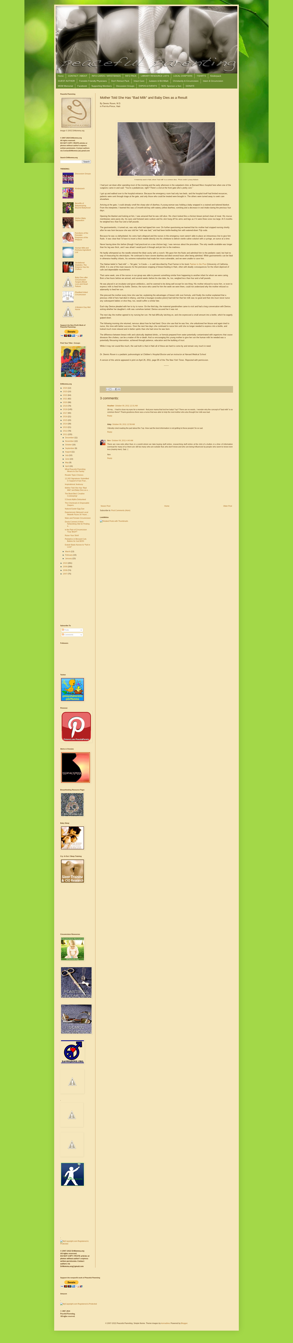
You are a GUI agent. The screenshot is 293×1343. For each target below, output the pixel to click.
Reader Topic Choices (74, 475)
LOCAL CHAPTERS (182, 76)
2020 (65, 402)
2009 (65, 567)
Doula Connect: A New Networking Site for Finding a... (77, 524)
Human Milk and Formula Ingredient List (83, 250)
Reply (109, 416)
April (67, 466)
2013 (65, 427)
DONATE (190, 86)
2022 (65, 395)
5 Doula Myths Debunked (75, 499)
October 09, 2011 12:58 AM (123, 424)
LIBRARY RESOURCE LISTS (155, 76)
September (70, 448)
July (67, 455)
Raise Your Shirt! (72, 535)
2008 (65, 570)
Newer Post (105, 506)
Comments (68, 635)
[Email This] (107, 389)
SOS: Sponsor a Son (171, 86)
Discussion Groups (125, 86)
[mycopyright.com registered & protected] (75, 1244)
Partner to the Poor (198, 264)
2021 (65, 399)
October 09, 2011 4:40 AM (122, 440)
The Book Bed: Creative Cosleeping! (75, 495)
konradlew (165, 1323)
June (67, 459)
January (68, 558)
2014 (65, 424)
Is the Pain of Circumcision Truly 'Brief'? (76, 531)
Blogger (184, 1323)
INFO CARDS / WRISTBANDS (106, 76)
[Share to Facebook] (116, 389)
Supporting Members (101, 86)
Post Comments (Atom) (120, 510)
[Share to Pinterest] (119, 389)
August (68, 452)
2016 (65, 417)
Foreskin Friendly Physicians (93, 81)
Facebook (82, 86)
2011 (65, 434)
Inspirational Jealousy (74, 484)
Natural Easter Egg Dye (74, 509)
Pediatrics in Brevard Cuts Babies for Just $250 (75, 540)
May (67, 462)
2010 (65, 563)
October (68, 445)
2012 (65, 431)
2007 (65, 574)
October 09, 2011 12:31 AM (126, 406)
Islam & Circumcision (213, 81)
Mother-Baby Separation (80, 219)
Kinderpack (215, 76)
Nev (109, 440)
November (69, 441)
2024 (65, 388)
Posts (66, 630)
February (69, 555)
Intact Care (139, 81)
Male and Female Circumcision (78, 518)
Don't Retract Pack (120, 81)
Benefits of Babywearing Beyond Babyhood (82, 205)
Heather (110, 406)
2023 (65, 391)
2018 (65, 409)
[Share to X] (113, 389)
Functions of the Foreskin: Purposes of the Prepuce (81, 236)
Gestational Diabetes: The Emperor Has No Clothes (82, 266)
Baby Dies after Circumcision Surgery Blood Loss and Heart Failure (81, 281)
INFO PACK (130, 76)
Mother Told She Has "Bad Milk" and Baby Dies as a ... (77, 489)
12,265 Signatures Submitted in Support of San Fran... (77, 479)
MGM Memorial (65, 86)
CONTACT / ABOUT (77, 76)
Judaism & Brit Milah (158, 81)
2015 (65, 420)
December (69, 438)
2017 (65, 413)
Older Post (227, 506)
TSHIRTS (201, 76)
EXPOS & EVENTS (148, 86)
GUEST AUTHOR (66, 81)
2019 (65, 406)
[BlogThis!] (110, 389)
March (68, 551)
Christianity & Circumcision (186, 81)
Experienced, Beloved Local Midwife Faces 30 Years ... (77, 513)
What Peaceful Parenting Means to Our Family (75, 470)
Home (61, 76)
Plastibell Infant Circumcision (81, 293)
